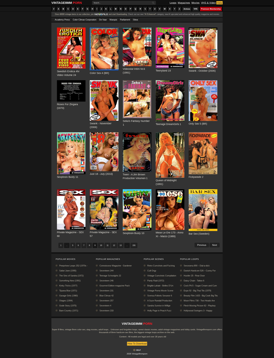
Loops (173, 3)
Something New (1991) (70, 280)
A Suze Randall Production (159, 300)
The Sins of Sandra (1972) (71, 275)
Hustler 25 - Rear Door (194, 275)
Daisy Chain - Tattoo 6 (194, 280)
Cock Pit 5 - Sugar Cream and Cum (200, 285)
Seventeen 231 (106, 290)
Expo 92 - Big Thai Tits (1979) (197, 290)
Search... (97, 3)
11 (107, 245)
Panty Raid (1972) (155, 280)
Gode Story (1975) (67, 305)
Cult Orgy (151, 270)
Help (219, 2)
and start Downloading (118, 14)
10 (101, 245)
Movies (196, 3)
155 (133, 245)
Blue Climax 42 (106, 295)
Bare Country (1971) (68, 310)
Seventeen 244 (106, 270)
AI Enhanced (150, 14)
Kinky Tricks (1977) (68, 285)
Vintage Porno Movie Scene (160, 290)
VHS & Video (208, 3)
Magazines (184, 3)
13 (121, 245)
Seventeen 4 (105, 305)
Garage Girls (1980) (68, 295)
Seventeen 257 (106, 300)
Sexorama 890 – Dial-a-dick (197, 265)
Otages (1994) (66, 300)
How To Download (137, 343)
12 (114, 245)
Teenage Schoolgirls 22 (110, 275)
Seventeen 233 (106, 310)
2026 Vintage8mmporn (137, 354)
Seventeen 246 (106, 280)
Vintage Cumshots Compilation (161, 275)
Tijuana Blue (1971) (68, 290)
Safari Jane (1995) (67, 270)
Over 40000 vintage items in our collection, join (74, 14)
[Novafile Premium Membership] (101, 15)
